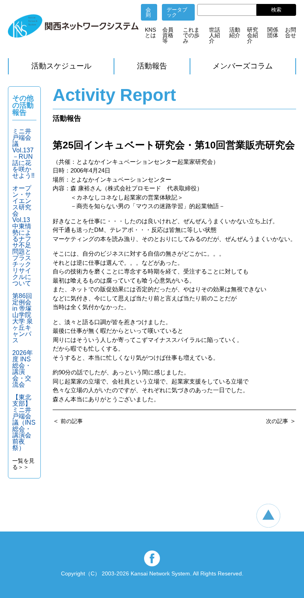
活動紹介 (234, 32)
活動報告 (152, 66)
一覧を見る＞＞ (23, 464)
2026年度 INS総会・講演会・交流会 (22, 368)
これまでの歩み (191, 35)
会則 (148, 12)
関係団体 (272, 32)
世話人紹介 (214, 35)
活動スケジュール (61, 66)
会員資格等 (167, 35)
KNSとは (150, 32)
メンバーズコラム (243, 66)
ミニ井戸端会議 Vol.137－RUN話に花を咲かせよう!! (23, 153)
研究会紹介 (252, 35)
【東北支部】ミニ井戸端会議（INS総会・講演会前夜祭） (24, 422)
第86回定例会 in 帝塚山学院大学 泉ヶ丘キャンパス (22, 318)
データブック (177, 12)
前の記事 (72, 421)
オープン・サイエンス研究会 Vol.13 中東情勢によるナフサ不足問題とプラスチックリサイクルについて (24, 236)
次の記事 (277, 421)
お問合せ (290, 32)
